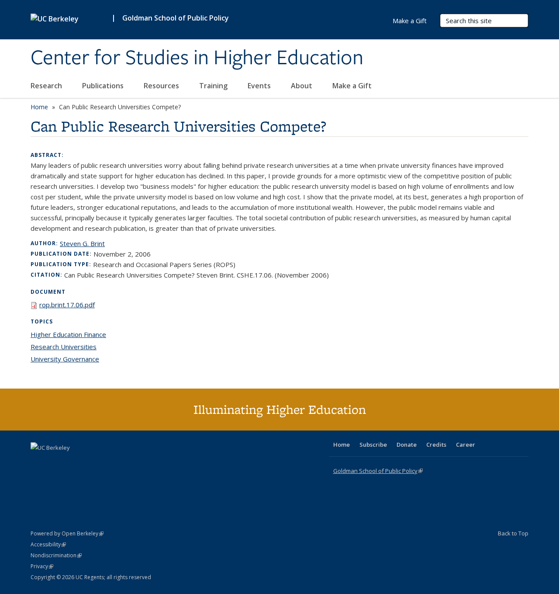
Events (260, 85)
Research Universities (64, 346)
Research (47, 85)
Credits (436, 444)
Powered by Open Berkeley (67, 533)
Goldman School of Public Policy (175, 18)
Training (214, 85)
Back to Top (513, 533)
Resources (162, 85)
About (302, 85)
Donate (407, 444)
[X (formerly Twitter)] (38, 462)
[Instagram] (89, 462)
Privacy (42, 566)
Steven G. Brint (82, 243)
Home (39, 107)
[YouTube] (72, 462)
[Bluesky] (106, 462)
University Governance (65, 358)
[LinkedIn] (55, 462)
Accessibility (48, 544)
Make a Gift (352, 85)
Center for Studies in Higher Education (197, 58)
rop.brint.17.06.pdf (67, 304)
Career (465, 444)
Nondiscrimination (56, 555)
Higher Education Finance (68, 334)
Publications (103, 85)
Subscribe (373, 444)
